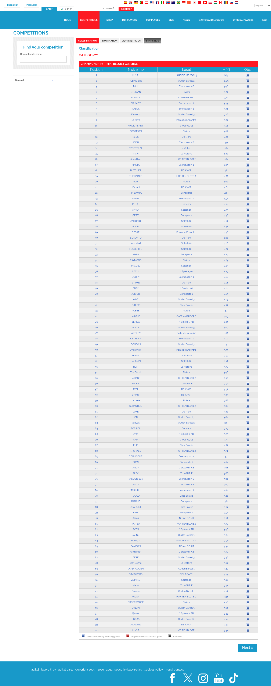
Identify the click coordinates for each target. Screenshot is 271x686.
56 (96, 383)
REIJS (136, 137)
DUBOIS (135, 97)
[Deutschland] (136, 4)
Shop (109, 20)
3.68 (226, 467)
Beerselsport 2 (186, 103)
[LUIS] (248, 445)
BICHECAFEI (186, 574)
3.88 (226, 400)
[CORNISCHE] (248, 456)
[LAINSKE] (248, 316)
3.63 (226, 490)
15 (96, 153)
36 (96, 271)
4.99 (226, 137)
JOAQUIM (135, 507)
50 (96, 350)
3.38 (226, 596)
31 (96, 243)
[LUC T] (248, 630)
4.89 (226, 148)
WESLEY (136, 333)
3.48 (226, 557)
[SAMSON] (248, 546)
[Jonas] (248, 518)
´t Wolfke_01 (186, 125)
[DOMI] (248, 462)
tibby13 (136, 422)
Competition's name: (31, 54)
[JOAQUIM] (248, 506)
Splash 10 (186, 209)
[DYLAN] (248, 608)
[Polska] (210, 4)
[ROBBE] (248, 310)
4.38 (226, 232)
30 (96, 237)
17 (96, 165)
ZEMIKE (135, 580)
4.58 (226, 198)
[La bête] (248, 400)
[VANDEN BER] (248, 479)
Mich (135, 86)
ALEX (135, 473)
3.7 (226, 456)
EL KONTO (135, 237)
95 (96, 602)
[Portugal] (141, 4)
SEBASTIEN (135, 406)
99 (96, 624)
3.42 (226, 580)
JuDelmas (135, 624)
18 (96, 170)
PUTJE (135, 204)
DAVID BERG (135, 574)
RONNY (136, 439)
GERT (136, 215)
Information (109, 40)
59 (96, 400)
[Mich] (248, 86)
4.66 (226, 181)
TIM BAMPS (135, 193)
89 (96, 568)
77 (96, 501)
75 (96, 490)
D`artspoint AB (186, 86)
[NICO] (248, 484)
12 (96, 137)
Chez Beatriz (186, 305)
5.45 (226, 103)
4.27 (226, 249)
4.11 (226, 305)
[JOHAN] (248, 187)
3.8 (226, 422)
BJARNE (135, 501)
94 (96, 596)
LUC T (135, 630)
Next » (247, 648)
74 (96, 484)
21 (96, 187)
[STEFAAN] (248, 92)
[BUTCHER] (248, 170)
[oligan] (248, 596)
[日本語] (194, 4)
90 (96, 574)
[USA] (130, 4)
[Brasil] (178, 4)
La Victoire (186, 148)
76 (96, 495)
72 (96, 473)
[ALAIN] (248, 226)
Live (171, 20)
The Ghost (135, 372)
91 (96, 580)
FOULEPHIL (135, 249)
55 (96, 378)
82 (96, 529)
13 (96, 142)
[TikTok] (234, 685)
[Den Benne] (248, 563)
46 (96, 327)
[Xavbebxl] (248, 243)
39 (96, 288)
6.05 (226, 80)
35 (96, 265)
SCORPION (136, 131)
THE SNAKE (135, 176)
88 (96, 563)
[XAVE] (248, 299)
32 (96, 249)
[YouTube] (219, 685)
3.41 (226, 585)
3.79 (226, 428)
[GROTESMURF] (248, 602)
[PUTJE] (248, 204)
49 (96, 344)
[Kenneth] (248, 114)
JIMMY (135, 394)
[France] (157, 4)
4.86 (226, 153)
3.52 (226, 551)
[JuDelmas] (248, 624)
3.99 (226, 350)
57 (96, 389)
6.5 (226, 75)
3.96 (226, 372)
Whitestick (135, 551)
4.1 (226, 310)
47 (96, 333)
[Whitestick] (248, 551)
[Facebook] (172, 685)
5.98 (226, 86)
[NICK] (248, 288)
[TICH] (248, 153)
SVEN (136, 529)
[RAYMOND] (248, 260)
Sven (135, 434)
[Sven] (248, 434)
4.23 (226, 265)
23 (96, 198)
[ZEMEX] (248, 322)
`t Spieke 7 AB (186, 322)
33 (96, 254)
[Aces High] (248, 159)
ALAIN (135, 226)
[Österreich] (146, 4)
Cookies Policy (153, 669)
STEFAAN (136, 92)
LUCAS (136, 619)
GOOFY (136, 277)
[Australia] (173, 4)
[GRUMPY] (248, 103)
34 (96, 260)
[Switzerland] (204, 4)
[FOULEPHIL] (248, 249)
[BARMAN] (248, 361)
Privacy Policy (133, 669)
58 (96, 394)
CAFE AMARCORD (186, 316)
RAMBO (135, 523)
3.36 (226, 608)
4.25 (226, 260)
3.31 (226, 630)
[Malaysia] (152, 4)
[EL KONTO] (248, 237)
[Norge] (167, 4)
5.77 (226, 92)
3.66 (226, 473)
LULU (136, 75)
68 (96, 451)
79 (96, 512)
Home (67, 20)
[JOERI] (248, 142)
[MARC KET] (248, 490)
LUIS (135, 445)
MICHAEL (135, 451)
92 (96, 585)
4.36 (226, 237)
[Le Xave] (248, 120)
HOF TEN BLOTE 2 (186, 176)
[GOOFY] (248, 277)
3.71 (226, 445)
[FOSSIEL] (248, 428)
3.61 (226, 495)
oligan (135, 596)
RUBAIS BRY (135, 80)
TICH (135, 153)
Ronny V (135, 540)
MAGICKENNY (135, 125)
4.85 (226, 159)
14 (96, 148)
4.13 (226, 294)
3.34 (226, 619)
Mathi (136, 254)
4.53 (226, 209)
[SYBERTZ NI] (248, 148)
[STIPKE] (248, 282)
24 (96, 204)
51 (96, 355)
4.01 (226, 338)
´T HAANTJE (186, 383)
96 (96, 608)
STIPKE (136, 282)
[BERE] (248, 557)
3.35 (226, 613)
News (186, 20)
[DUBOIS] (248, 97)
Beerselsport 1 (186, 108)
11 (96, 131)
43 (96, 310)
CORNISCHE (135, 456)
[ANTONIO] (248, 220)
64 (96, 428)
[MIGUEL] (248, 265)
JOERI (136, 142)
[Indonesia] (183, 4)
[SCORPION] (248, 131)
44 (96, 316)
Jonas (136, 518)
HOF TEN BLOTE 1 (186, 159)
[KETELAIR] (248, 338)
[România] (226, 4)
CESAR (136, 232)
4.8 (226, 170)
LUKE (136, 411)
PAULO (136, 495)
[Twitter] (188, 685)
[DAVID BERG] (248, 574)
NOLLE (135, 327)
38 (96, 282)
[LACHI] (248, 271)
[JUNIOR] (248, 293)
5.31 (226, 108)
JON (135, 417)
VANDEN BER (136, 479)
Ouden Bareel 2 (186, 80)
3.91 (226, 389)
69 (96, 456)
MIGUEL (135, 265)
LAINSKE (135, 316)
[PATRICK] (248, 377)
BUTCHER (135, 170)
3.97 (226, 355)
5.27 (226, 120)
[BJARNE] (248, 501)
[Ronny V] (248, 540)
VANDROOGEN (136, 568)
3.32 (226, 624)
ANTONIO (135, 221)
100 (96, 630)
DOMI (136, 462)
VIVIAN (135, 209)
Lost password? (107, 8)
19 (96, 176)
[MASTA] (248, 165)
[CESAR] (248, 232)
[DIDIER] (248, 305)
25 (96, 209)
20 (96, 181)
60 (96, 406)
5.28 (226, 114)
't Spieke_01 (186, 271)
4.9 (226, 142)
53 (96, 366)
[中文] (189, 4)
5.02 (226, 131)
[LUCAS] (248, 619)
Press (168, 669)
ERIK (135, 512)
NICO (135, 484)
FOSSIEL (135, 428)
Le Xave (135, 120)
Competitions (89, 20)
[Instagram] (203, 685)
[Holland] (236, 4)
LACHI (135, 271)
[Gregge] (248, 591)
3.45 (226, 574)
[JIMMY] (248, 394)
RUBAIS (135, 108)
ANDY (136, 467)
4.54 (226, 204)
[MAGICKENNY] (248, 125)
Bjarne (135, 613)
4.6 (226, 193)
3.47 (226, 563)
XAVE (135, 299)
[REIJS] (248, 136)
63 (96, 422)
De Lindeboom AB (186, 333)
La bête (136, 400)
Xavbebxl (136, 243)
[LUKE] (248, 411)
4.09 (226, 316)
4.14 (226, 288)
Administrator (131, 40)
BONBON (136, 344)
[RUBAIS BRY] (248, 80)
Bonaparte (186, 193)
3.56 (226, 529)
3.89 (226, 394)
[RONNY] (248, 439)
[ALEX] (248, 473)
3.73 (226, 439)
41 (96, 299)
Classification (87, 40)
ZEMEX (136, 322)
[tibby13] (248, 422)
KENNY (136, 355)
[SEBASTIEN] (248, 406)
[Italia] (162, 4)
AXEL (135, 389)
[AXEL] (248, 389)
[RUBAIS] (248, 108)
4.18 (226, 277)
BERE (136, 557)
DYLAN (136, 608)
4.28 (226, 243)
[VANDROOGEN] (248, 568)
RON (135, 366)
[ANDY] (248, 467)
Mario (136, 585)
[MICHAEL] (248, 451)
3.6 (226, 501)
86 (96, 551)
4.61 (226, 187)
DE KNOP (186, 170)
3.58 (226, 512)
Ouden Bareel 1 (186, 97)
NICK (135, 288)
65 (96, 434)
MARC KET (136, 490)
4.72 (226, 176)
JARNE (135, 535)
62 (96, 417)
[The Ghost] (248, 372)
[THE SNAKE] (248, 176)
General (19, 80)
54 (96, 372)
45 (96, 322)
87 (96, 557)
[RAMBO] (248, 523)
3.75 (226, 434)
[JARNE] (248, 535)
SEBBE (135, 198)
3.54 (226, 535)
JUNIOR (135, 294)
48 (96, 338)
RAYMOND (135, 260)
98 (96, 619)
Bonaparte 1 (186, 294)
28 (96, 226)
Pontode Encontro (186, 120)
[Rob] (248, 181)
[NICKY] (248, 383)
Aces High (135, 159)
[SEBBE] (248, 198)
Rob (135, 181)
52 (96, 361)
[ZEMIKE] (248, 579)
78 (96, 507)
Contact (179, 669)
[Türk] (199, 4)
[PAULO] (248, 495)
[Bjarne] (248, 613)
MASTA (136, 165)
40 (96, 294)
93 (96, 591)
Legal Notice (114, 669)
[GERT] (248, 215)
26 (96, 215)
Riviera (186, 92)
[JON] (248, 417)
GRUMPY (136, 103)
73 (96, 479)
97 (96, 613)
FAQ (264, 20)
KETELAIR (135, 338)
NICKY (135, 383)
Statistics (152, 40)
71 (96, 467)
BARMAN (136, 361)
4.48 (226, 215)
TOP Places (153, 20)
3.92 (226, 383)
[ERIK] (248, 512)
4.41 (226, 221)
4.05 (226, 327)
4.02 (226, 333)
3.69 (226, 462)
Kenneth (135, 114)
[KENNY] (248, 355)
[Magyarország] (215, 4)
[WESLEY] (248, 333)
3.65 (226, 484)
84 (96, 540)
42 (96, 305)
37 (96, 277)
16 (96, 159)
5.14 (226, 125)
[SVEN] (248, 529)
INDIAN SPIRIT (186, 518)
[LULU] (248, 75)
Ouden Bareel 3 (186, 75)
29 (96, 232)
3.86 (226, 411)
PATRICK (135, 378)
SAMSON (136, 546)
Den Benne (135, 563)
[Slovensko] (231, 4)
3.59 (226, 507)
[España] (125, 4)
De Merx (186, 137)
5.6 (226, 97)
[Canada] (220, 4)
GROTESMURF (136, 602)
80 (96, 518)
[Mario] (248, 585)
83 (96, 535)
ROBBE (136, 310)
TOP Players (129, 20)
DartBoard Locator (211, 20)
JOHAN (136, 187)
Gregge (136, 591)
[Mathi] (248, 254)
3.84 (226, 417)
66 (96, 439)
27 (96, 221)
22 (96, 193)
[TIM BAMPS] (248, 193)
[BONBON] (248, 344)
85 (96, 546)
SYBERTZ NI (135, 148)
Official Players (243, 20)
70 (96, 462)
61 (96, 411)
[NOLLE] (248, 327)
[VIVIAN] (248, 209)
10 (96, 125)
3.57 (226, 518)
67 (96, 445)
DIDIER (136, 305)
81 (96, 523)
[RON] (248, 366)
